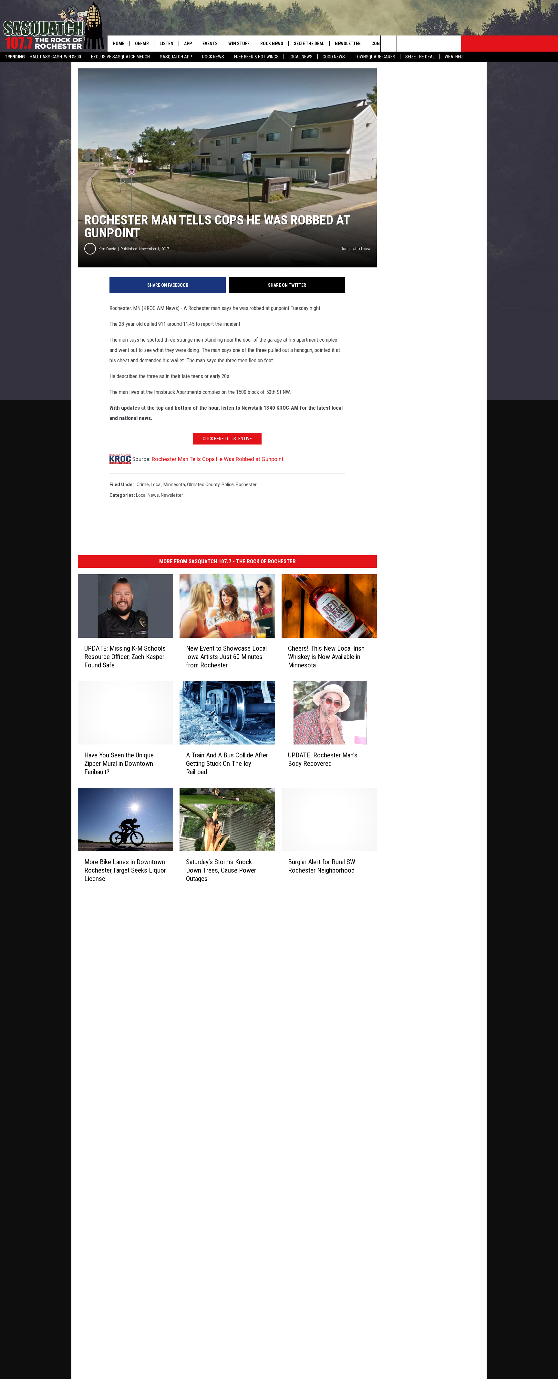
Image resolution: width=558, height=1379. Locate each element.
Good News (334, 56)
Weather (454, 56)
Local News (301, 56)
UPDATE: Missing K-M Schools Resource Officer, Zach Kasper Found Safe (125, 657)
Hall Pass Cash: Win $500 (55, 56)
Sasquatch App (176, 56)
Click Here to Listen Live (227, 438)
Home (118, 43)
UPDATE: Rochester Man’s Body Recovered (322, 759)
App (188, 43)
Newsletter (348, 43)
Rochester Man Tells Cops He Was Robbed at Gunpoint (218, 459)
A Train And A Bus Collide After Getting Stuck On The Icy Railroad (227, 763)
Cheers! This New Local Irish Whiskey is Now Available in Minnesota (326, 657)
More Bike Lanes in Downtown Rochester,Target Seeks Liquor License (125, 870)
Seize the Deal (420, 56)
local (156, 484)
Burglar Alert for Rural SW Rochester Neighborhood (321, 866)
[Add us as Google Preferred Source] (405, 43)
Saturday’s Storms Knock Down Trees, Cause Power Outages (221, 870)
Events (210, 43)
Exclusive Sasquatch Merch (120, 56)
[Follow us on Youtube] (453, 43)
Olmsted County (203, 484)
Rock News (213, 56)
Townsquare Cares (375, 56)
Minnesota (174, 484)
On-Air (142, 43)
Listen (166, 43)
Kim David (107, 248)
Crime (143, 484)
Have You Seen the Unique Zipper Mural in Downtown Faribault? (119, 763)
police (228, 484)
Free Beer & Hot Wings (256, 56)
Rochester (246, 484)
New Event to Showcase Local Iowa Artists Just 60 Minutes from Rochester (226, 657)
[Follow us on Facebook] (421, 43)
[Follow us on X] (437, 43)
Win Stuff (239, 43)
